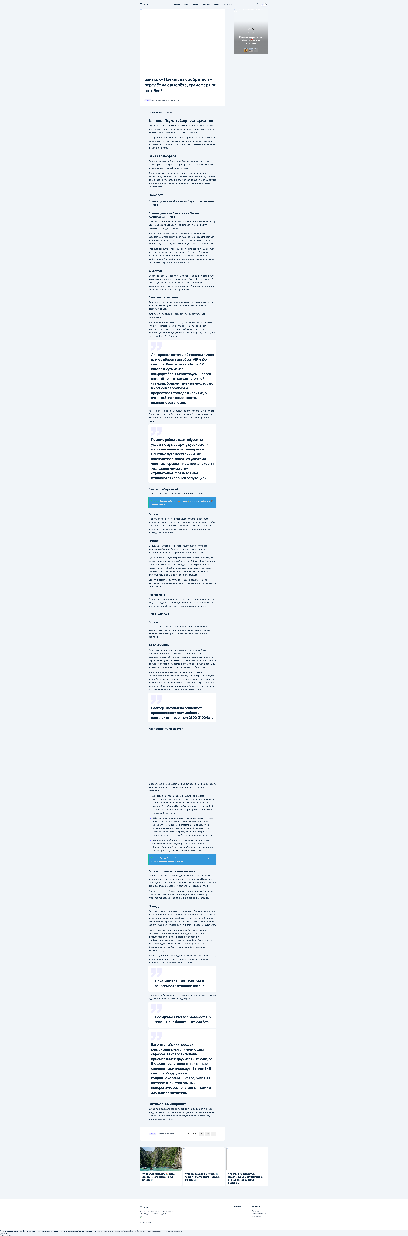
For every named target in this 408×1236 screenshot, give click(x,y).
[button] (257, 4)
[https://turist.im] (141, 1217)
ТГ (214, 1133)
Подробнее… (5, 1235)
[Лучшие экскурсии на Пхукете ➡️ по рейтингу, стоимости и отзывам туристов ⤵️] (204, 1159)
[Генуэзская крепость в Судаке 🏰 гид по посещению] (251, 31)
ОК (208, 1133)
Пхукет (148, 100)
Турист (144, 4)
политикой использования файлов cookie (115, 1231)
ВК (202, 1133)
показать (167, 112)
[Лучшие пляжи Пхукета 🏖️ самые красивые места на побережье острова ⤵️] (161, 1159)
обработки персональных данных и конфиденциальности (157, 1231)
